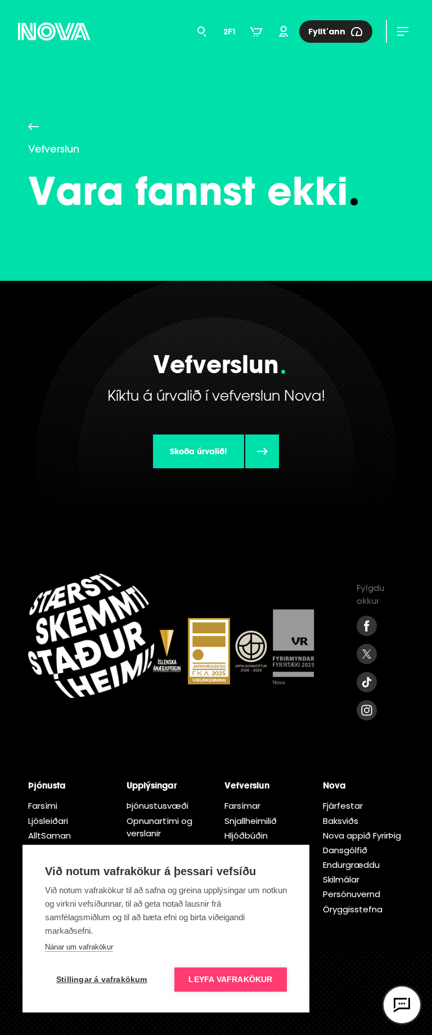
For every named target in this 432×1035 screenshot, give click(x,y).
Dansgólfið (345, 850)
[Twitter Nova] (367, 654)
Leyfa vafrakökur (230, 979)
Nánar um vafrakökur (79, 947)
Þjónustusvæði (157, 806)
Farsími (42, 806)
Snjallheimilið (250, 821)
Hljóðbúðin (246, 835)
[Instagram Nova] (367, 710)
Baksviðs (340, 821)
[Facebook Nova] (367, 626)
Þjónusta (47, 785)
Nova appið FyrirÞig (362, 835)
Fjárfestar (343, 806)
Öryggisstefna (352, 909)
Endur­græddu (351, 865)
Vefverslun (246, 785)
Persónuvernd (351, 894)
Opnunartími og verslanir (159, 827)
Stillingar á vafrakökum (101, 979)
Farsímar (242, 806)
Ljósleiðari (48, 821)
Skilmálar (341, 879)
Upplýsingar (152, 785)
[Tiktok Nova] (367, 682)
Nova (334, 785)
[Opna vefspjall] (402, 1005)
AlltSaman (49, 835)
